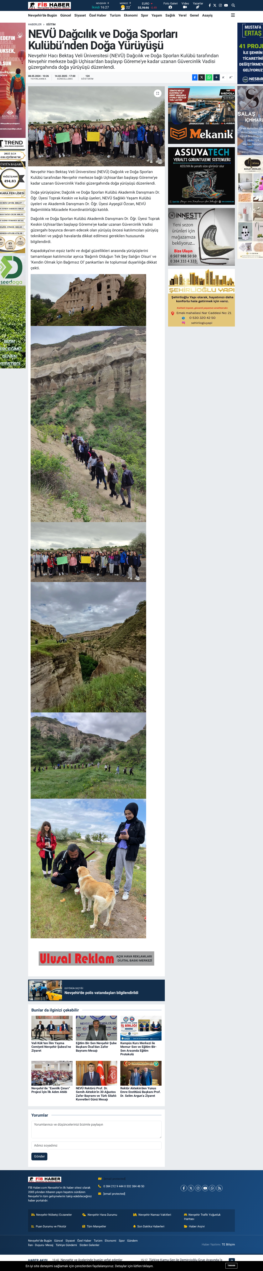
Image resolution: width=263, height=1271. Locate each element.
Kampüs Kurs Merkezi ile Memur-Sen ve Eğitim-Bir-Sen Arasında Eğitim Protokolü (138, 1048)
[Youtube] (205, 1188)
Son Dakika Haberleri (150, 1226)
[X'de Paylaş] (201, 77)
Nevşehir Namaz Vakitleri (154, 1214)
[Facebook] (184, 1188)
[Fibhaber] (49, 5)
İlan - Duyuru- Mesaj (40, 1245)
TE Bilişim (228, 1244)
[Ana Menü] (233, 15)
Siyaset (80, 15)
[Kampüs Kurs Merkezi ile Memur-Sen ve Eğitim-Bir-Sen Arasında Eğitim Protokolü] (141, 1028)
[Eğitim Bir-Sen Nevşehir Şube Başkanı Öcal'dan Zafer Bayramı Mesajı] (96, 1028)
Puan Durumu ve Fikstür (51, 1226)
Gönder (39, 1156)
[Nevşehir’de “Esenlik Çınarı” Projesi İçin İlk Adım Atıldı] (52, 1073)
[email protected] (115, 1179)
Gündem (132, 1240)
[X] (191, 1188)
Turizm (115, 15)
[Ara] (233, 5)
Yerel (182, 15)
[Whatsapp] (212, 1188)
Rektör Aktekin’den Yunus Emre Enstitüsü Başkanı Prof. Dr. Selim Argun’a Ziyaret (140, 1091)
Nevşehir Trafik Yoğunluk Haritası (202, 1217)
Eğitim (50, 24)
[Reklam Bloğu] (201, 115)
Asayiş (207, 15)
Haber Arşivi (197, 1226)
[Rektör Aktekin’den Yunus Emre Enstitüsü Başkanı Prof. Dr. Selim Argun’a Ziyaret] (141, 1073)
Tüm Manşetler (96, 1226)
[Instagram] (198, 1188)
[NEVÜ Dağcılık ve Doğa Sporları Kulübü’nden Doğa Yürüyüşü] (96, 126)
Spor (144, 15)
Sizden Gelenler (89, 1245)
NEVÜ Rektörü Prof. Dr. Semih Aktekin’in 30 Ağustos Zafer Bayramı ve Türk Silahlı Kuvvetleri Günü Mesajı (96, 1093)
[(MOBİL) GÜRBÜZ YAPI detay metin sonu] (96, 958)
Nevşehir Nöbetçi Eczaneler (54, 1214)
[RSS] (219, 1188)
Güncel (65, 15)
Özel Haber (97, 15)
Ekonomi (131, 15)
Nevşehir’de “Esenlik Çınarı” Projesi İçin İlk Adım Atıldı (50, 1090)
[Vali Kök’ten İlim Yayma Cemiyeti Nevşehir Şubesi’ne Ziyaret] (52, 1028)
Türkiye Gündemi (66, 1245)
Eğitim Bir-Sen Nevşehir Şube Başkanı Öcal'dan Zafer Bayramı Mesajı (96, 1046)
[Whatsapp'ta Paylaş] (209, 77)
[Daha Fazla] (216, 77)
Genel (194, 15)
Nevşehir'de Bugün (42, 15)
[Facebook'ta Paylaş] (195, 77)
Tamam (231, 1265)
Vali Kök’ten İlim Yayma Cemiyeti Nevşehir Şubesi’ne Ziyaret (51, 1046)
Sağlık (170, 15)
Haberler (35, 24)
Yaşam (157, 15)
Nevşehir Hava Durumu (102, 1214)
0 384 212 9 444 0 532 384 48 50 (123, 1186)
